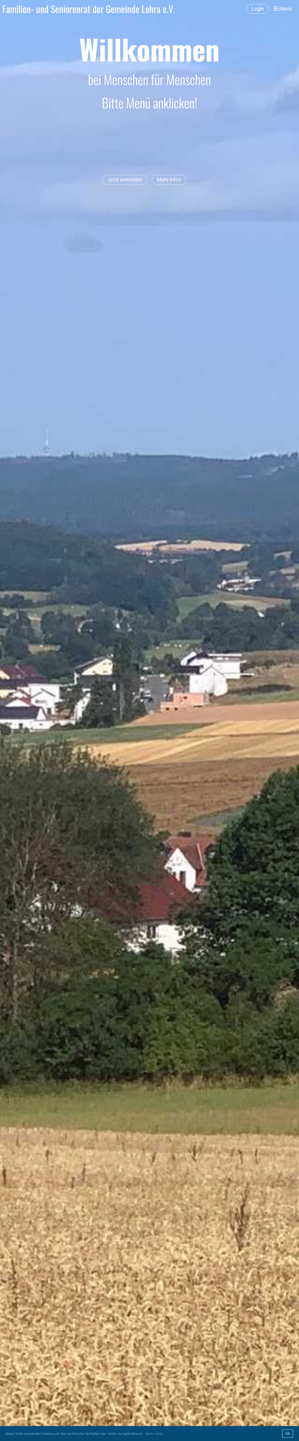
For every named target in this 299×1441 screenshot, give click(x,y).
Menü (285, 9)
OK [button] (287, 1433)
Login (257, 9)
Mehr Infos (169, 180)
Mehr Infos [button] (154, 1433)
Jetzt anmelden (124, 180)
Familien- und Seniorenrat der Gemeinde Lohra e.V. (88, 8)
